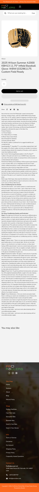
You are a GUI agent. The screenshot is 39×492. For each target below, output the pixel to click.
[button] (20, 96)
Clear (33, 13)
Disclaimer (9, 441)
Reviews (8, 388)
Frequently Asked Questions (15, 456)
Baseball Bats (10, 420)
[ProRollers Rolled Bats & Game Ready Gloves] (8, 6)
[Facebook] (7, 109)
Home (8, 384)
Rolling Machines (11, 409)
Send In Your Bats (11, 424)
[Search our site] (5, 13)
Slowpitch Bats (11, 417)
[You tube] (16, 373)
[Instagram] (13, 373)
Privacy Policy (10, 453)
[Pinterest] (14, 109)
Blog (7, 396)
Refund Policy (10, 399)
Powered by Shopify (19, 488)
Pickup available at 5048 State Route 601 (15, 104)
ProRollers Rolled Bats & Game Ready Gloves (24, 486)
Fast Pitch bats (10, 413)
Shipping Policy (11, 449)
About (8, 392)
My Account (9, 445)
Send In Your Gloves (12, 428)
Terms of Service (11, 438)
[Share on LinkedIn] (18, 109)
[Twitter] (10, 109)
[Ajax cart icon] (20, 6)
